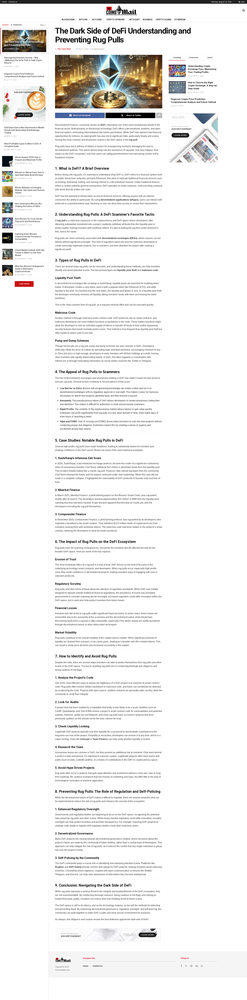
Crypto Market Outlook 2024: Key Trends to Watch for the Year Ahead (29, 252)
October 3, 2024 (81, 49)
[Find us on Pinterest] (191, 966)
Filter (42, 25)
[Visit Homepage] (121, 10)
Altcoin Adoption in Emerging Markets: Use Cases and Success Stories (30, 190)
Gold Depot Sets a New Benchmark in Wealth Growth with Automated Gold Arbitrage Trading (24, 130)
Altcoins (97, 19)
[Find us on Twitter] (186, 966)
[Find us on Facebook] (181, 966)
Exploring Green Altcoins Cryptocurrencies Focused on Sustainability (28, 236)
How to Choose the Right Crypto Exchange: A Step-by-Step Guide (203, 85)
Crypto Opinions (115, 19)
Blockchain (68, 19)
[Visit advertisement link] (24, 104)
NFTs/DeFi (134, 19)
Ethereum (180, 19)
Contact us (13, 2)
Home (4, 2)
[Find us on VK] (196, 966)
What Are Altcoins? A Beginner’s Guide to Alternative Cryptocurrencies (29, 269)
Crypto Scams (163, 19)
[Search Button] (243, 10)
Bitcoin (83, 19)
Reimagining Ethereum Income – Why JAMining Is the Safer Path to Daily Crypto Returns (23, 60)
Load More (24, 284)
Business (148, 19)
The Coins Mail (64, 49)
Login (242, 2)
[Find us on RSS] (202, 966)
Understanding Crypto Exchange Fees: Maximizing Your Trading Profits (202, 69)
